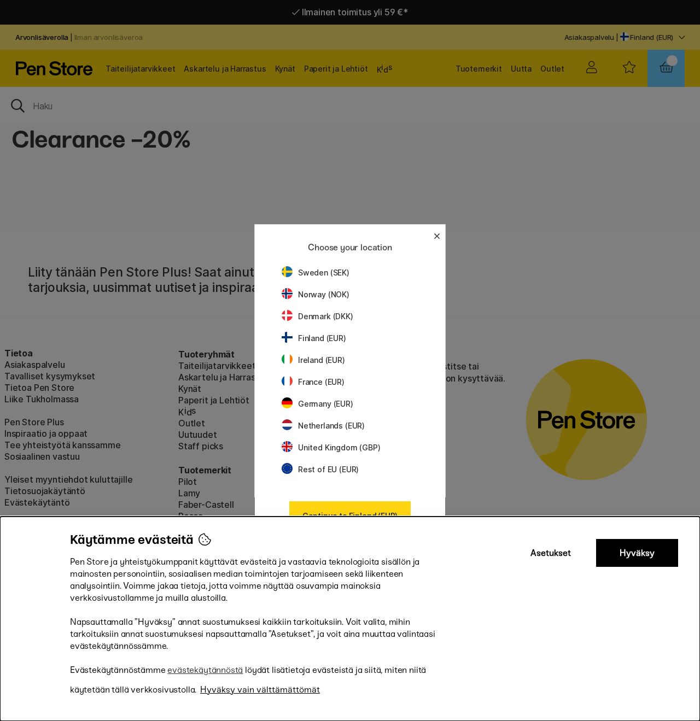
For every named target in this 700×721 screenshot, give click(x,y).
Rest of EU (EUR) (328, 469)
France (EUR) (321, 381)
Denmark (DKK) (325, 316)
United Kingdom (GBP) (339, 447)
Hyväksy (637, 553)
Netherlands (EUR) (331, 425)
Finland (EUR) (322, 338)
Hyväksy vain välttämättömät (260, 689)
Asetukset (550, 553)
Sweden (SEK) (323, 272)
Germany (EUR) (325, 403)
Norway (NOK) (323, 294)
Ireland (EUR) (321, 360)
